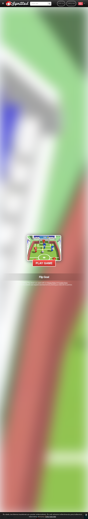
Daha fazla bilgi (50, 517)
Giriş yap (71, 3)
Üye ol (61, 3)
